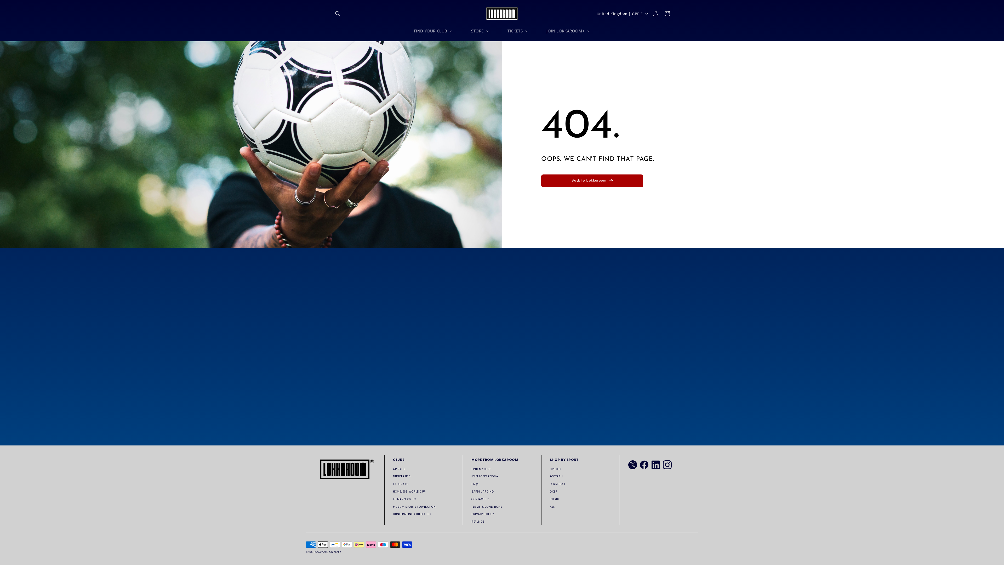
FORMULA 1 (557, 484)
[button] (338, 13)
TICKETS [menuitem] (515, 30)
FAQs (474, 484)
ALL (552, 507)
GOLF (553, 492)
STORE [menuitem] (477, 30)
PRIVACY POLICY (482, 514)
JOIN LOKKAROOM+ (484, 476)
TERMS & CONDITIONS (487, 507)
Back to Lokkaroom (589, 181)
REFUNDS (477, 522)
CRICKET (555, 469)
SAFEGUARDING (482, 492)
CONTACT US (480, 499)
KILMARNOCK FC (404, 499)
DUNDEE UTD (401, 476)
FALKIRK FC (401, 484)
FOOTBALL (556, 476)
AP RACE (399, 469)
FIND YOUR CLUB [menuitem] (430, 30)
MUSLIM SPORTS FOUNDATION (414, 507)
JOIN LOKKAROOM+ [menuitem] (565, 30)
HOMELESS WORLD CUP (409, 492)
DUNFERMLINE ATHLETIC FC (412, 514)
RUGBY (554, 499)
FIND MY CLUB (481, 469)
